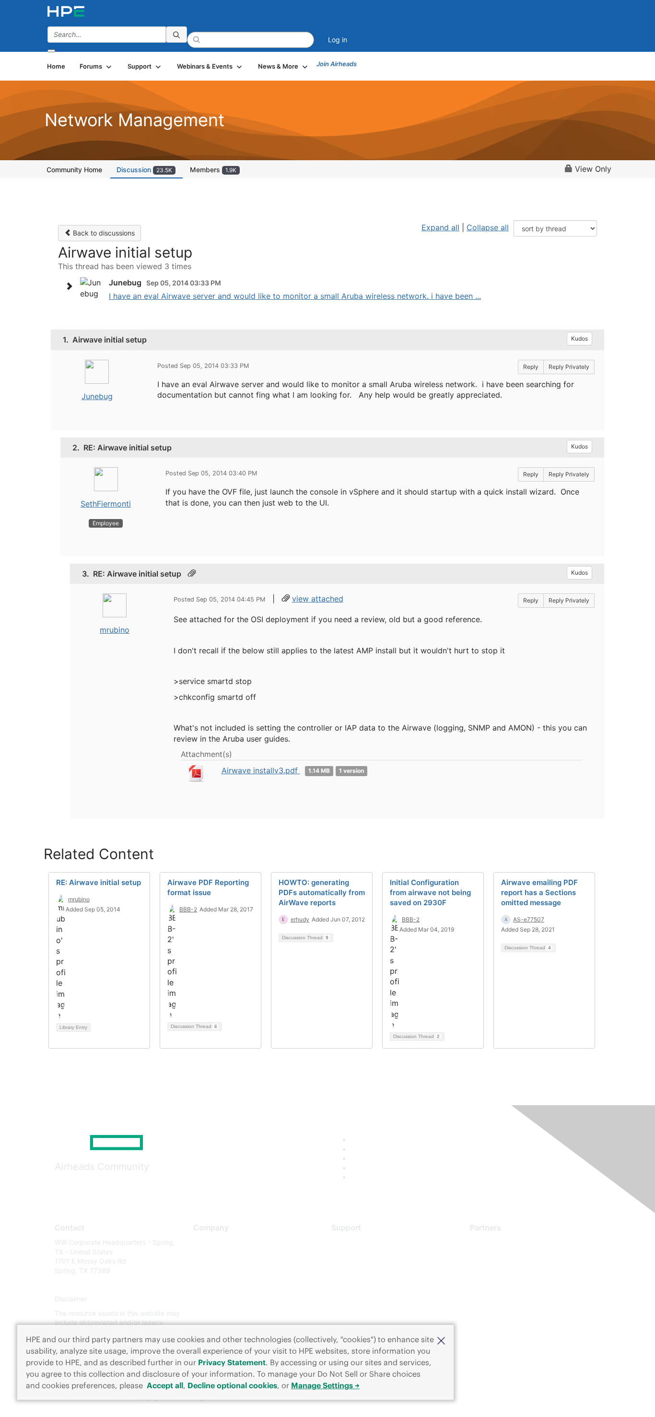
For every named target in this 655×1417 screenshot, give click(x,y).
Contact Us (210, 1270)
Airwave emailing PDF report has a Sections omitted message (539, 892)
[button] (441, 1339)
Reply (530, 366)
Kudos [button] (579, 338)
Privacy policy (215, 1299)
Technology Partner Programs (516, 1285)
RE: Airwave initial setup (98, 882)
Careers (205, 1256)
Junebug (97, 396)
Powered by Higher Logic (466, 1397)
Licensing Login (355, 1299)
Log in (337, 39)
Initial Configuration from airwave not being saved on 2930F (430, 892)
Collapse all (488, 227)
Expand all (440, 227)
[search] (176, 34)
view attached (317, 598)
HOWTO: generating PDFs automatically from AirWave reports (322, 892)
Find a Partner (492, 1242)
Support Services (358, 1242)
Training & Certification (366, 1270)
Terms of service (219, 1313)
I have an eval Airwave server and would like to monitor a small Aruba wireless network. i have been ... (295, 296)
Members (213, 169)
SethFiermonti (106, 503)
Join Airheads (336, 64)
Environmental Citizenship (233, 1285)
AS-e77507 (528, 919)
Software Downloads (363, 1285)
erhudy (300, 919)
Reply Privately (569, 366)
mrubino (114, 630)
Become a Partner (498, 1256)
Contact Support (357, 1256)
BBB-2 (188, 909)
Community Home (74, 169)
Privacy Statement (232, 1362)
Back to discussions (103, 233)
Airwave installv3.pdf (261, 770)
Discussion (144, 169)
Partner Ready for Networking (517, 1270)
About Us (207, 1242)
